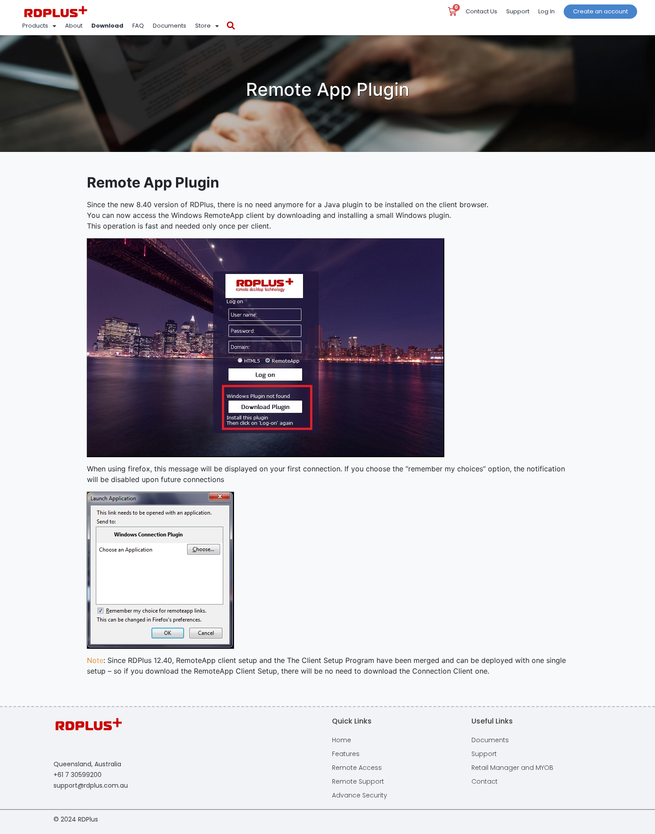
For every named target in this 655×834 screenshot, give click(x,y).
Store (203, 25)
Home (341, 740)
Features (346, 753)
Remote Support (358, 781)
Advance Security (359, 795)
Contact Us (481, 11)
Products (35, 25)
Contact (484, 781)
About (73, 25)
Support (517, 11)
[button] (230, 26)
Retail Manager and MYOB (512, 767)
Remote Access (357, 767)
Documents (169, 25)
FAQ (138, 25)
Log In (546, 11)
